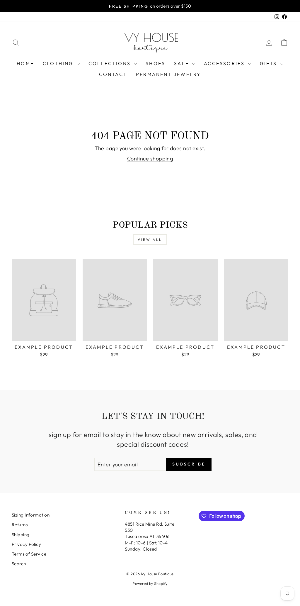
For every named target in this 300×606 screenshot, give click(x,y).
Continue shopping (150, 158)
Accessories (225, 63)
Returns (20, 524)
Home (25, 63)
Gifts (269, 63)
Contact (113, 74)
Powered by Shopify (149, 583)
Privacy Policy (26, 544)
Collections (110, 63)
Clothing (59, 63)
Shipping (21, 534)
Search (19, 563)
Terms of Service (29, 554)
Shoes (155, 63)
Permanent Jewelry (168, 74)
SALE (182, 63)
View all (150, 239)
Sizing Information (31, 515)
